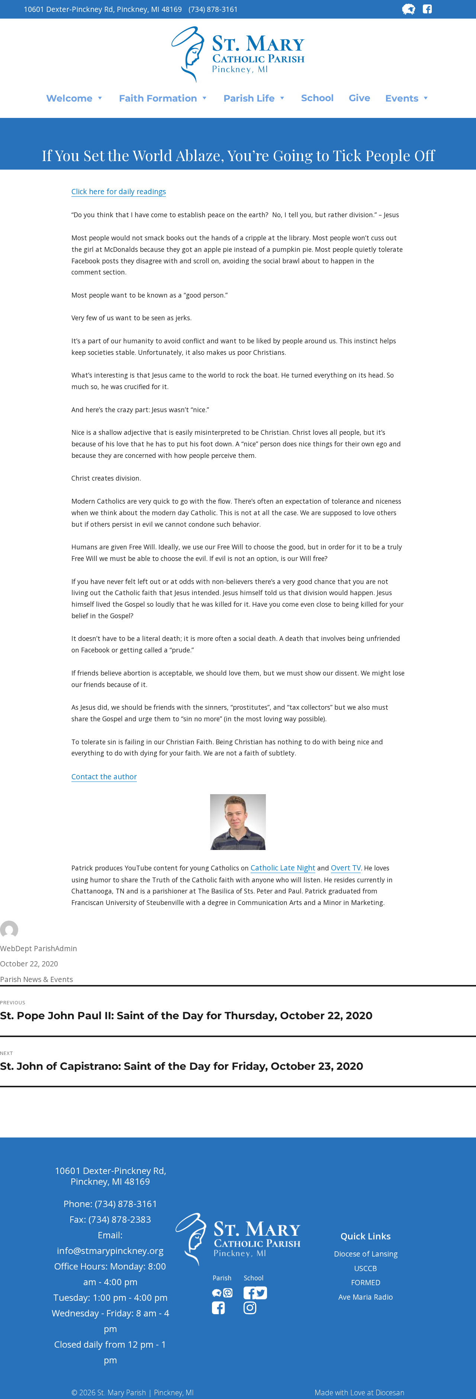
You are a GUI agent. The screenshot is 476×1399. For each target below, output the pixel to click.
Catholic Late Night (283, 868)
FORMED (365, 1282)
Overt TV (346, 868)
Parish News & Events (36, 979)
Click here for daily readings (118, 191)
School (317, 97)
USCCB (365, 1268)
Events (401, 98)
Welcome (69, 98)
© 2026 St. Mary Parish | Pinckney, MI (132, 1392)
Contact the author (104, 776)
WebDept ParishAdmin (38, 948)
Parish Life (249, 98)
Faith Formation (158, 98)
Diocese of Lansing (366, 1254)
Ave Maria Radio (365, 1297)
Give (359, 97)
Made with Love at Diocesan (360, 1392)
